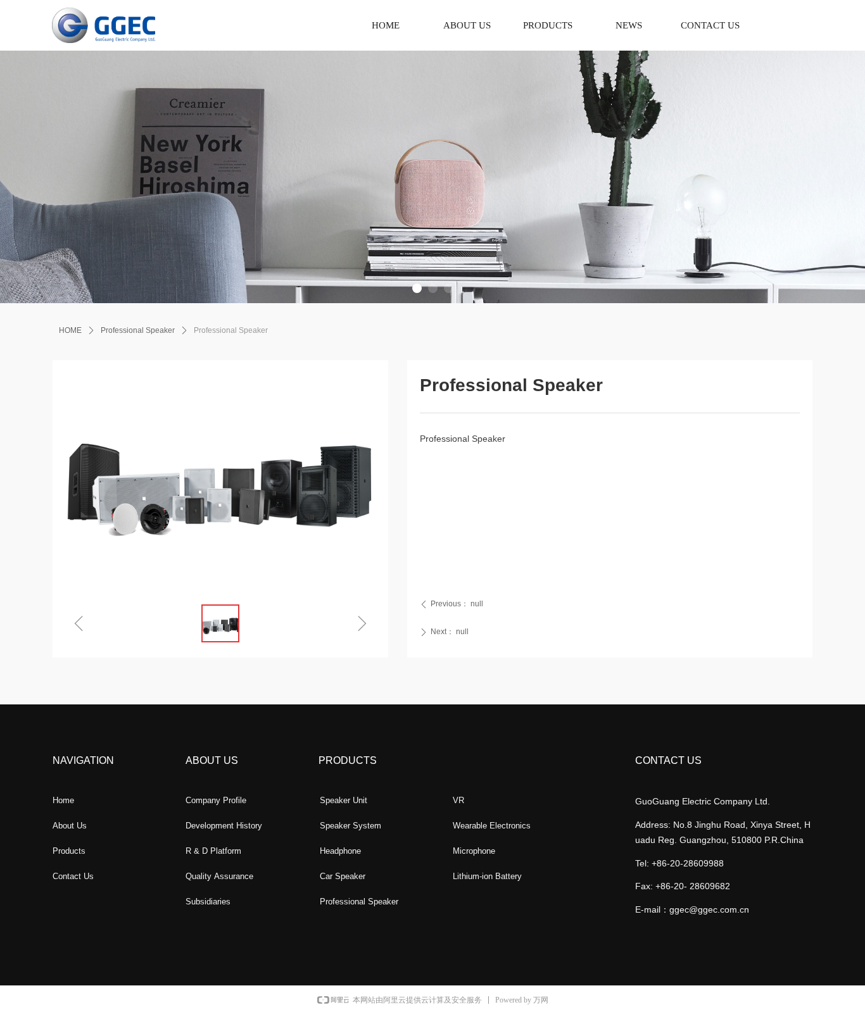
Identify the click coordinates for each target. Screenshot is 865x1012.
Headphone (340, 851)
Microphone (474, 851)
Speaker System (350, 825)
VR (458, 800)
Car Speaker (342, 876)
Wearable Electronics (492, 825)
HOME (70, 330)
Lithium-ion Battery (487, 876)
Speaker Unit (343, 800)
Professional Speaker (138, 330)
